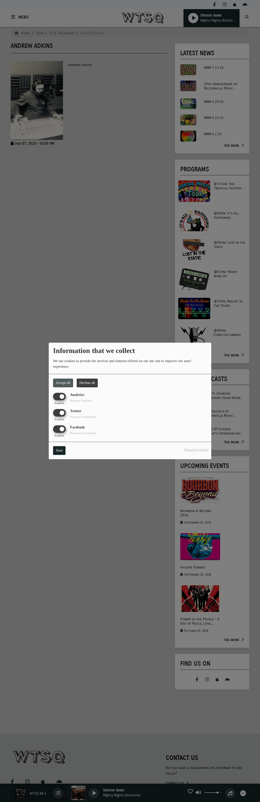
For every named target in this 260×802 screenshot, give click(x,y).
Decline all (87, 383)
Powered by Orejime (196, 449)
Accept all (63, 383)
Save (59, 451)
